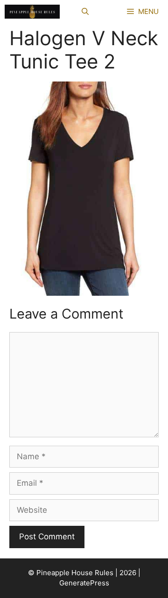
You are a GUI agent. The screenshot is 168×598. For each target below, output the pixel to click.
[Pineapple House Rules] (32, 11)
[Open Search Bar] (85, 11)
